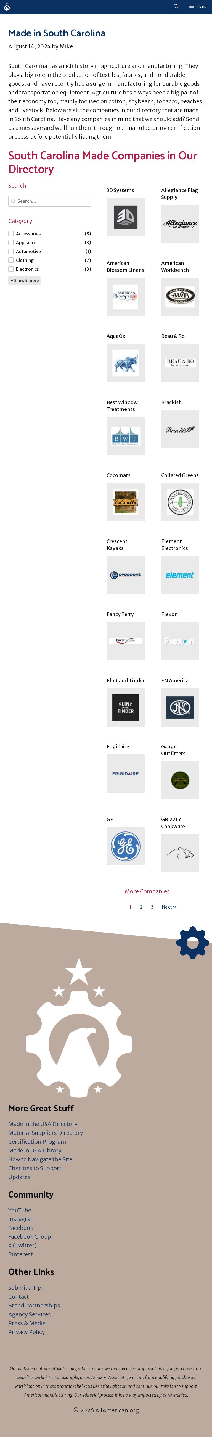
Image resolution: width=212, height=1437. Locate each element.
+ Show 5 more (24, 280)
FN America (175, 680)
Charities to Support (35, 1168)
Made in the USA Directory (43, 1123)
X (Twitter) (22, 1245)
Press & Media (27, 1323)
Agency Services (29, 1314)
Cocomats (119, 475)
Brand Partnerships (34, 1305)
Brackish (171, 402)
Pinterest (20, 1254)
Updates (19, 1176)
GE (110, 819)
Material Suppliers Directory (45, 1132)
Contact (18, 1296)
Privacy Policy (26, 1331)
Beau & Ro (173, 336)
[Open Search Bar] (176, 7)
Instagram (22, 1218)
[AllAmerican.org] (7, 7)
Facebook (20, 1227)
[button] (49, 233)
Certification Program (37, 1141)
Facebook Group (29, 1236)
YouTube (19, 1210)
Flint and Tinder (126, 680)
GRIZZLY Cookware (173, 823)
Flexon (169, 614)
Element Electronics (174, 544)
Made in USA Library (35, 1150)
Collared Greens (180, 475)
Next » (169, 907)
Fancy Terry (120, 614)
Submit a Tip (24, 1287)
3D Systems (120, 190)
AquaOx (116, 336)
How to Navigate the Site (40, 1159)
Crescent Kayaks (117, 544)
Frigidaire (118, 746)
